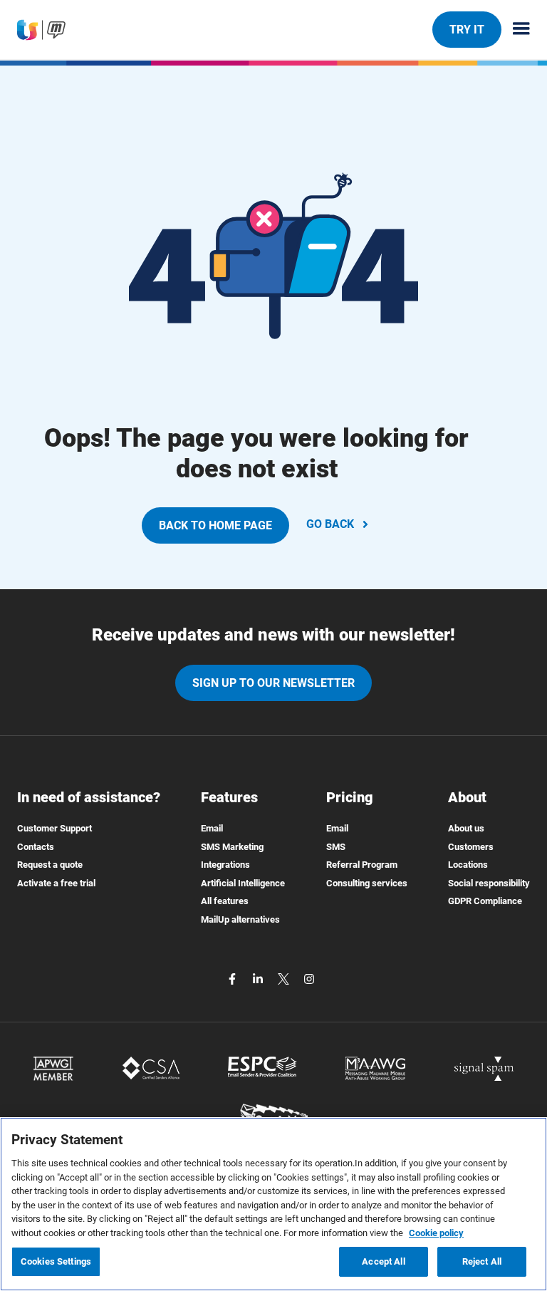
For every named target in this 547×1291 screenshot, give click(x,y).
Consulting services (366, 883)
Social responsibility (489, 883)
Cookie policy (436, 1233)
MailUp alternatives (240, 919)
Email (212, 828)
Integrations (225, 864)
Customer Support (54, 828)
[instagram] (309, 978)
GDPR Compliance (485, 901)
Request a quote (50, 864)
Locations (468, 864)
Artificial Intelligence (243, 883)
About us (466, 828)
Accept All (383, 1261)
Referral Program (361, 864)
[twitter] (285, 978)
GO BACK (330, 524)
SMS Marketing (232, 846)
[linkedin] (259, 978)
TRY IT (466, 29)
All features (225, 901)
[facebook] (233, 978)
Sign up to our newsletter (273, 683)
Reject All (481, 1261)
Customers (471, 846)
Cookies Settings (56, 1261)
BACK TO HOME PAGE (215, 525)
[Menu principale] (515, 29)
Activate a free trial (56, 883)
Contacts (35, 846)
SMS (335, 846)
